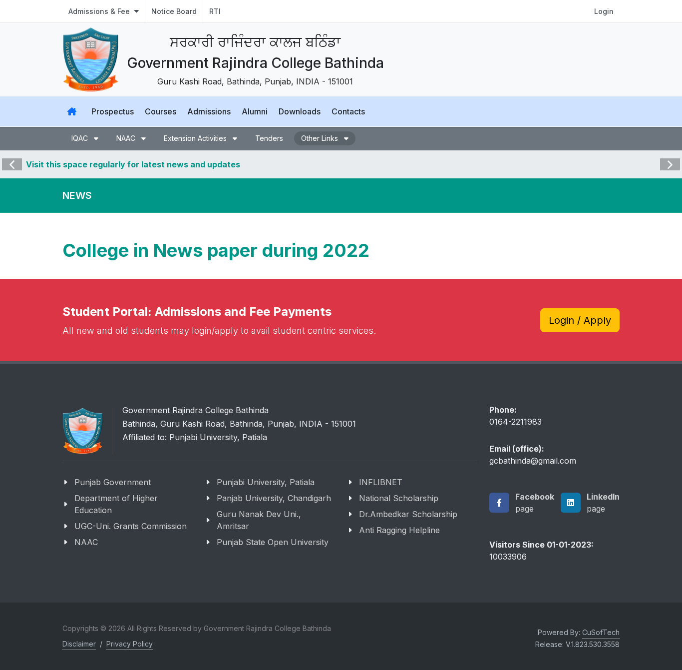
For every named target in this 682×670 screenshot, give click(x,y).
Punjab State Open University (273, 542)
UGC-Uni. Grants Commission (130, 526)
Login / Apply (580, 320)
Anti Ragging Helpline (399, 530)
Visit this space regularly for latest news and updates (133, 164)
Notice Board (174, 11)
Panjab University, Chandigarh (274, 498)
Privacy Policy (129, 644)
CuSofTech (601, 632)
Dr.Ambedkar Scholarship (408, 514)
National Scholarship (398, 498)
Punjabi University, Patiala (266, 482)
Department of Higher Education (116, 504)
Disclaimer (79, 644)
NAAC (86, 542)
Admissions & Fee (100, 11)
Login (604, 11)
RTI (215, 11)
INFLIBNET (380, 482)
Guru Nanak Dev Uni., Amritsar (259, 520)
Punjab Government (112, 482)
